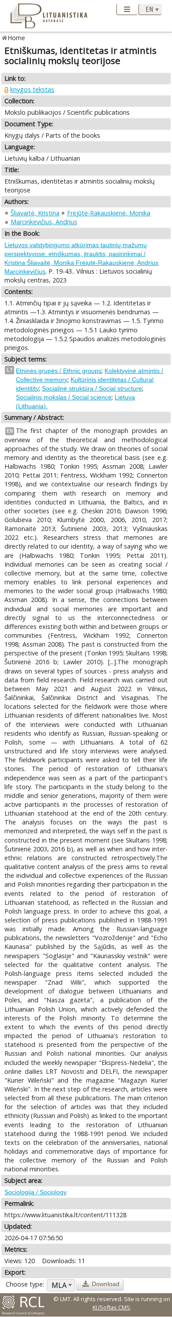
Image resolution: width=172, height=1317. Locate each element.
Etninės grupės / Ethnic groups (58, 370)
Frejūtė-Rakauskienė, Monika (108, 213)
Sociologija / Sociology (35, 1192)
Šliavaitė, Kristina (35, 213)
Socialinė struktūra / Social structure (92, 388)
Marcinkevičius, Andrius (44, 222)
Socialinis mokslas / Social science (64, 397)
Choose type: (25, 1284)
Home (16, 38)
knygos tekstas (32, 89)
